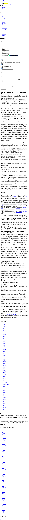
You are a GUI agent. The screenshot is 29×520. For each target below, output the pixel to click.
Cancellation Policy (4, 34)
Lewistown (4, 370)
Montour (4, 379)
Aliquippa (4, 324)
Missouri (3, 482)
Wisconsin (3, 511)
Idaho (2, 456)
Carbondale (4, 337)
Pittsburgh (4, 389)
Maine (4, 474)
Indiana (4, 462)
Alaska (2, 432)
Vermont (3, 506)
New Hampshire (4, 487)
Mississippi (3, 481)
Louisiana (3, 470)
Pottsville (4, 391)
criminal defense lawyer (15, 196)
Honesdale (4, 359)
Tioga (3, 401)
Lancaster (4, 366)
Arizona (3, 434)
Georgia (3, 451)
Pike (3, 388)
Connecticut (3, 444)
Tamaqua (4, 400)
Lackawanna (4, 365)
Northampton (4, 383)
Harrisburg (4, 356)
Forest (3, 350)
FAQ (2, 36)
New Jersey (3, 488)
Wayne (3, 405)
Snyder (3, 395)
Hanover (4, 355)
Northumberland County (6, 384)
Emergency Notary (4, 29)
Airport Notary (3, 22)
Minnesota (3, 480)
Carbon (4, 336)
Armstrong (4, 327)
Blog (2, 17)
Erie (3, 348)
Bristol (3, 332)
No (2, 60)
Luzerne (4, 372)
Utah (2, 505)
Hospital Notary (4, 23)
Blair (3, 330)
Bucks (3, 333)
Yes (2, 59)
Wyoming (4, 408)
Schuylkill (4, 392)
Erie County (4, 349)
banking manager (3, 205)
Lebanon (4, 368)
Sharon (3, 394)
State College (4, 396)
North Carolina (3, 492)
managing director (18, 208)
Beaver (3, 328)
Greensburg (4, 354)
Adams (3, 323)
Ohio (2, 494)
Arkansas (4, 438)
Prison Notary (3, 25)
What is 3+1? (4, 85)
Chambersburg (4, 339)
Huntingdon (4, 360)
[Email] (14, 515)
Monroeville (4, 378)
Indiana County (4, 361)
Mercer (3, 375)
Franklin (4, 351)
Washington (4, 404)
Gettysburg (4, 353)
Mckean (4, 373)
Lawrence (4, 367)
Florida (4, 450)
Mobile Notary (3, 18)
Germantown (4, 352)
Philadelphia (4, 386)
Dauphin (4, 345)
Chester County (4, 340)
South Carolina (3, 500)
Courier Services (4, 30)
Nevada (3, 486)
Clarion (4, 341)
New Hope (4, 381)
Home (2, 16)
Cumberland (4, 344)
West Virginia (3, 510)
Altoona (4, 326)
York (3, 409)
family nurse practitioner (24, 211)
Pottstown (4, 390)
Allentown (4, 325)
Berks (3, 329)
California (3, 439)
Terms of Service (4, 35)
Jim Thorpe (4, 363)
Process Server (3, 19)
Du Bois (4, 346)
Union (3, 402)
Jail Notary (3, 24)
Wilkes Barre (4, 407)
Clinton (4, 342)
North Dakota (3, 493)
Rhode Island (3, 499)
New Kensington (5, 382)
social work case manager (19, 212)
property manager (7, 201)
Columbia (4, 343)
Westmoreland (4, 406)
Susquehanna (4, 399)
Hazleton (4, 357)
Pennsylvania (3, 498)
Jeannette (4, 362)
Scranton (4, 393)
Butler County (4, 334)
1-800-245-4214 (6, 3)
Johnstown (4, 364)
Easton (3, 347)
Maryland (3, 475)
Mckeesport (4, 374)
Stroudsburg (4, 397)
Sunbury (4, 398)
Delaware (3, 446)
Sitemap (1, 519)
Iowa (2, 463)
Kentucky (3, 468)
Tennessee (4, 504)
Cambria (4, 335)
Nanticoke (4, 380)
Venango (4, 403)
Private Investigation (4, 31)
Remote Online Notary (4, 28)
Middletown (4, 376)
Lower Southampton (5, 371)
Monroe (4, 377)
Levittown (4, 369)
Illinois (2, 458)
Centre (3, 338)
